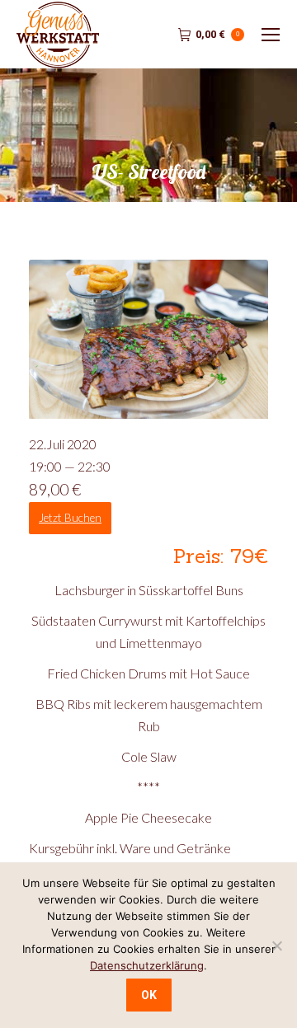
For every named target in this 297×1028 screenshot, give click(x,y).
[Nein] (276, 945)
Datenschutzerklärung (147, 965)
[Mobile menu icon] (270, 35)
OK (149, 995)
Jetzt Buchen (70, 517)
